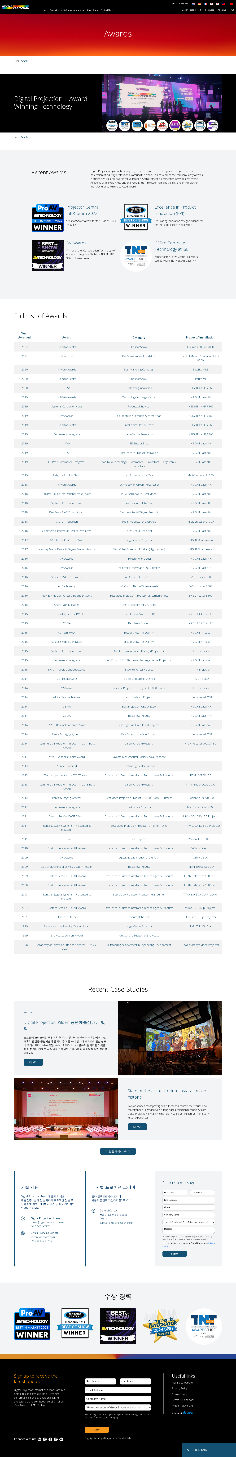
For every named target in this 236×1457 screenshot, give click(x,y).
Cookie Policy (179, 1394)
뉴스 (199, 10)
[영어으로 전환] (193, 3)
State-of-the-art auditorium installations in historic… (167, 1094)
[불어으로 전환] (205, 3)
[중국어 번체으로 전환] (223, 3)
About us (222, 10)
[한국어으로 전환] (217, 3)
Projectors (55, 10)
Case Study (92, 10)
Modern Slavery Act (183, 1405)
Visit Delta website (182, 1382)
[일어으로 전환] (211, 3)
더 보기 (33, 1062)
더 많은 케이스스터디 (118, 1151)
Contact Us (106, 10)
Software (67, 10)
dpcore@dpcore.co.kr (43, 1237)
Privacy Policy (179, 1388)
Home (45, 10)
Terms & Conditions (183, 1400)
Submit (174, 1253)
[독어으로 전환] (199, 3)
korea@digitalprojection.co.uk (47, 1222)
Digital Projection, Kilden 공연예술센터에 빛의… (64, 1025)
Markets (80, 10)
